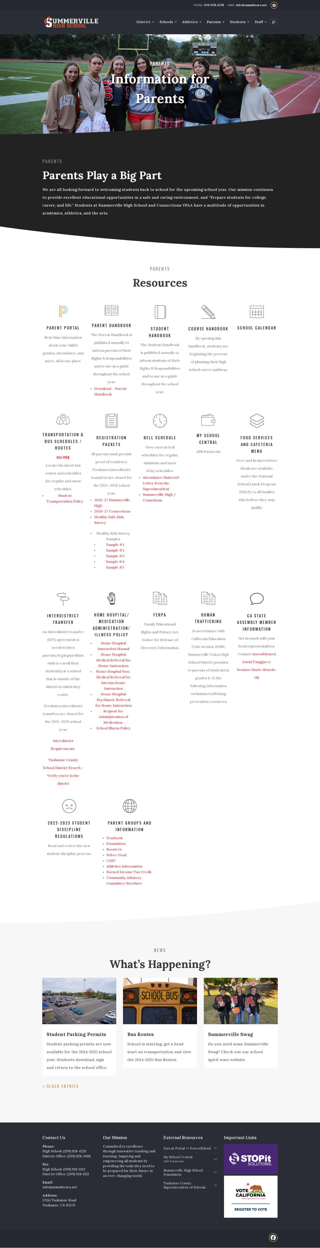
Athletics (190, 22)
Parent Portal (63, 328)
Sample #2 (115, 550)
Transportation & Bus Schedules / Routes (63, 441)
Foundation (116, 843)
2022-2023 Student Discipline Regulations (69, 829)
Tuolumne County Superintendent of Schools (184, 1185)
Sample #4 (115, 561)
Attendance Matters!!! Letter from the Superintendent (161, 483)
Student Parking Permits (76, 1034)
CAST (111, 860)
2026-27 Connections (112, 511)
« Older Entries (60, 1086)
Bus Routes (140, 1034)
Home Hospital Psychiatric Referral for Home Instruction (113, 700)
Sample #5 (115, 567)
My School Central (177, 1159)
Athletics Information (124, 866)
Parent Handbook (111, 325)
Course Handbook (208, 328)
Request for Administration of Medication (113, 717)
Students (238, 22)
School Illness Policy (113, 728)
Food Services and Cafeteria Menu (257, 444)
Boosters (114, 849)
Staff (259, 22)
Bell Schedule (160, 437)
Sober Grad (116, 855)
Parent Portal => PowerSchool (187, 1148)
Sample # (114, 556)
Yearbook (114, 838)
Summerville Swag (230, 1034)
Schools (166, 22)
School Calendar (256, 328)
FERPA (159, 615)
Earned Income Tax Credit (129, 872)
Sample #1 (115, 544)
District (143, 22)
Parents (214, 22)
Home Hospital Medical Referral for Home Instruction (113, 660)
